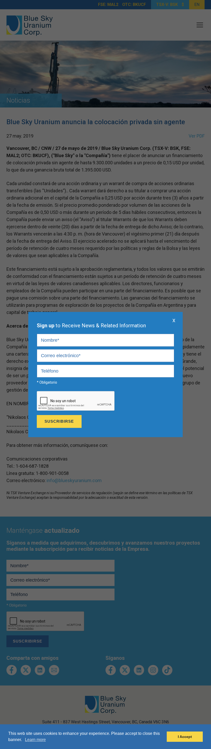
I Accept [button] (185, 737)
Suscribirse (59, 421)
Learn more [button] (35, 739)
